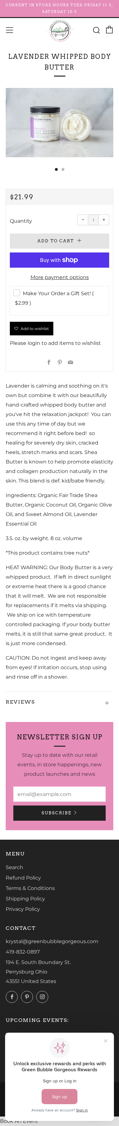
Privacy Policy (23, 909)
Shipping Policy (25, 899)
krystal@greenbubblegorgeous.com (52, 941)
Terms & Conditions (30, 888)
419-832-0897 (23, 952)
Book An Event (19, 1121)
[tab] (56, 169)
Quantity (21, 221)
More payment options (59, 277)
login (34, 343)
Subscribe (56, 813)
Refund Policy (23, 878)
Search (14, 867)
